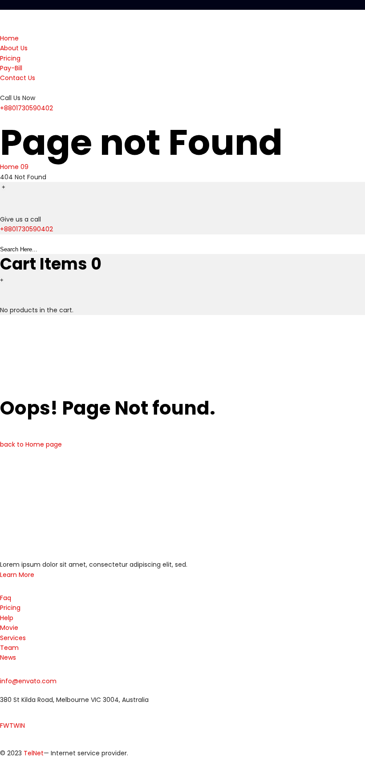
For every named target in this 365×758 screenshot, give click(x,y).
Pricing (10, 58)
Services (13, 637)
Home (9, 38)
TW (14, 725)
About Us (14, 48)
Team (9, 647)
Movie (9, 627)
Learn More (17, 574)
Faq (5, 597)
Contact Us (17, 77)
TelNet (34, 753)
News (8, 657)
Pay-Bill (11, 68)
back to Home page (31, 444)
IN (22, 725)
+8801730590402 (26, 108)
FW (4, 725)
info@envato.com (28, 681)
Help (6, 617)
